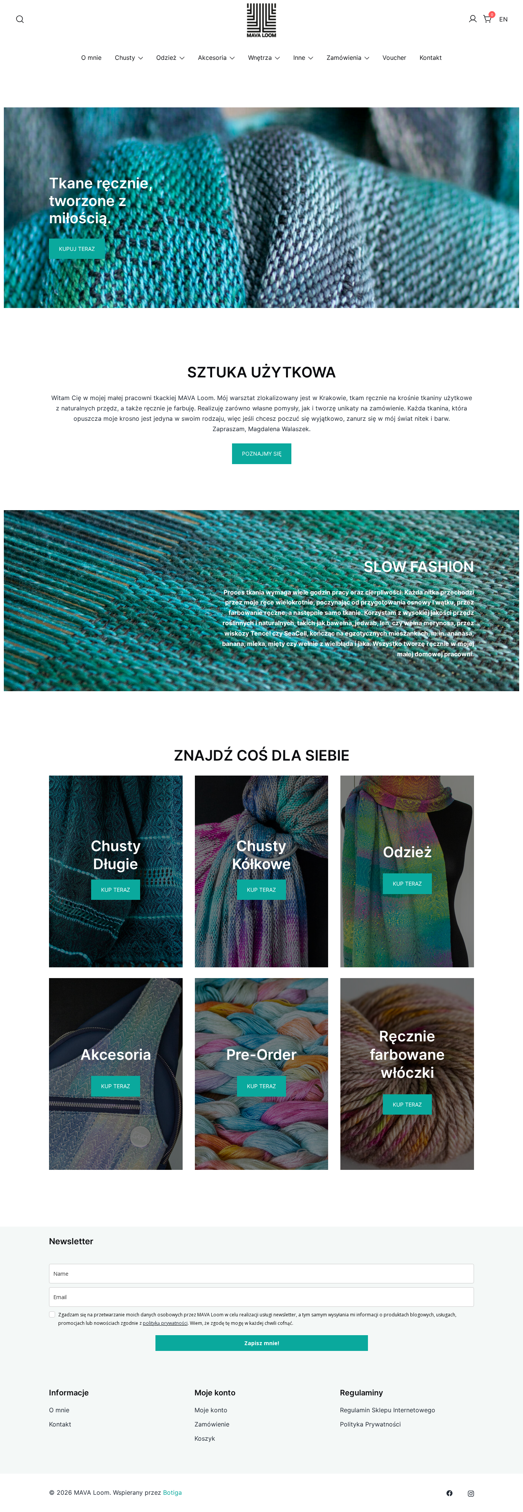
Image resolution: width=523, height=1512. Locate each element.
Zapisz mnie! (261, 1343)
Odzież (166, 57)
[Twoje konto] (472, 19)
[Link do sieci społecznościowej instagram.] (471, 1492)
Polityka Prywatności (370, 1424)
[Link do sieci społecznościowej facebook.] (449, 1492)
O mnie (91, 57)
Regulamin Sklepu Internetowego (387, 1410)
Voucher (394, 57)
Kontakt (431, 57)
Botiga (172, 1492)
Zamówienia (344, 57)
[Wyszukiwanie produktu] (20, 19)
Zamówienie (211, 1424)
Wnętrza (260, 57)
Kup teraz (115, 889)
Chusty (125, 57)
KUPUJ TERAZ (77, 248)
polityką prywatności (165, 1323)
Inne (299, 57)
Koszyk (204, 1438)
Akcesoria (212, 57)
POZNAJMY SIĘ (261, 453)
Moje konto (210, 1410)
